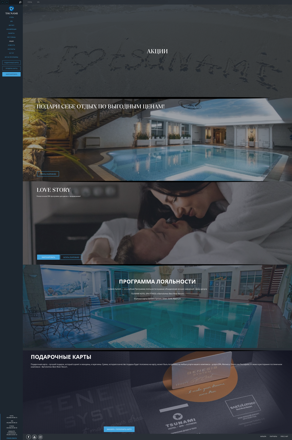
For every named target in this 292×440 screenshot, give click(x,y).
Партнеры (273, 436)
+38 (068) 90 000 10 (11, 417)
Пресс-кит (284, 436)
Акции (11, 41)
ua (2, 2)
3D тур (11, 53)
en (7, 2)
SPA (11, 21)
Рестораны (11, 37)
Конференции (11, 29)
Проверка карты (11, 68)
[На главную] (11, 10)
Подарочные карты (11, 63)
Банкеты (11, 33)
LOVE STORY (53, 190)
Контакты (11, 49)
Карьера (263, 436)
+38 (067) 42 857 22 (11, 434)
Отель (11, 17)
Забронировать (11, 74)
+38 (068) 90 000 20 (11, 422)
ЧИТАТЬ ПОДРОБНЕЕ (48, 174)
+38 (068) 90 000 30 (11, 428)
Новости (11, 45)
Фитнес (11, 25)
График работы (12, 438)
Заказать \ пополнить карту (119, 429)
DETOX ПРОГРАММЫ (11, 57)
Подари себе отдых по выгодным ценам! (101, 106)
